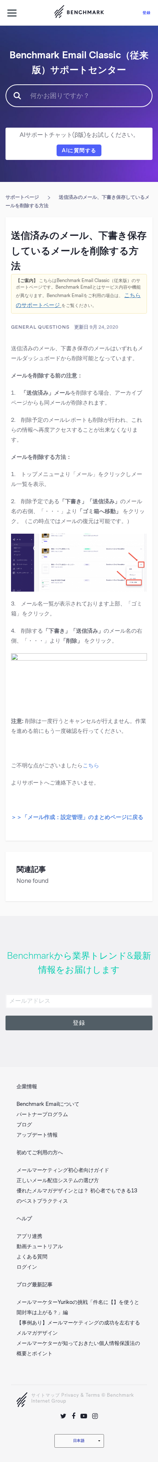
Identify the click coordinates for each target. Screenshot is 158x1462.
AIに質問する (79, 150)
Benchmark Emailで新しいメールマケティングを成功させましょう (79, 13)
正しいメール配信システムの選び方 (58, 1180)
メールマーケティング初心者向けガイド (63, 1170)
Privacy (70, 1395)
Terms (93, 1395)
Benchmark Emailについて (48, 1104)
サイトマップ (45, 1395)
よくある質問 (32, 1257)
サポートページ (22, 197)
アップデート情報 (37, 1135)
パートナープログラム (42, 1114)
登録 (147, 12)
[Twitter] (63, 1416)
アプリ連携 (29, 1236)
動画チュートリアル (40, 1246)
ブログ (24, 1125)
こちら (91, 765)
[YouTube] (83, 1416)
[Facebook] (73, 1416)
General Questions (40, 327)
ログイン (27, 1267)
